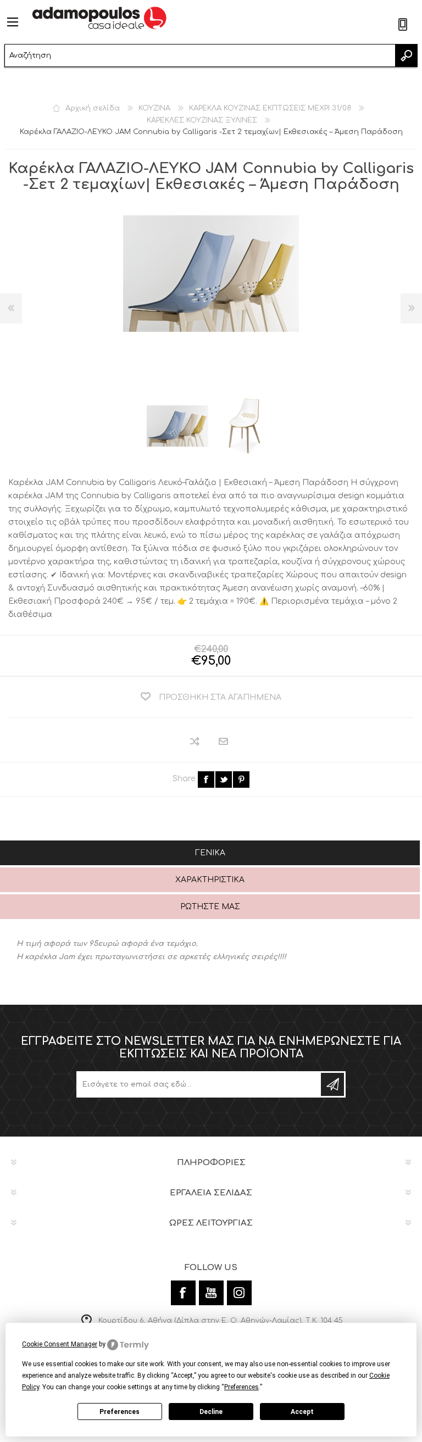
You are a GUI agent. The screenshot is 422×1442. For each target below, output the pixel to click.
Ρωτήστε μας (210, 907)
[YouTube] (211, 1292)
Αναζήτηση (406, 55)
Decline (211, 1412)
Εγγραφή (332, 1084)
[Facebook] (183, 1292)
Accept (302, 1412)
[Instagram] (239, 1292)
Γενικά (210, 853)
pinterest (241, 779)
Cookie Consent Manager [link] (59, 1344)
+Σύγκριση (195, 741)
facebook (206, 779)
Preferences (119, 1412)
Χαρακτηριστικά (210, 880)
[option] (177, 426)
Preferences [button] (241, 1387)
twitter (223, 779)
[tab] (210, 853)
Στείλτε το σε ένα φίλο (224, 742)
